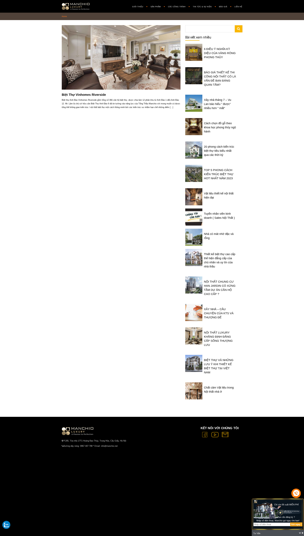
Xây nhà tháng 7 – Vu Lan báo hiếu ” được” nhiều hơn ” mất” (217, 104)
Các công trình (177, 7)
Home (64, 16)
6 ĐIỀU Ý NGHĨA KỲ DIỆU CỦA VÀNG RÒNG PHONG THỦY (220, 53)
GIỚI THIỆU (137, 7)
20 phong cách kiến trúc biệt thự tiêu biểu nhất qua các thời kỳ (219, 150)
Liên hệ (238, 7)
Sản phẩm (156, 7)
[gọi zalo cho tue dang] (6, 525)
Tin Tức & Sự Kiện (202, 7)
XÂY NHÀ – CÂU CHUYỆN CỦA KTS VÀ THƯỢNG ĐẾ (219, 313)
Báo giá (223, 7)
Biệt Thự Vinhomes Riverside (84, 94)
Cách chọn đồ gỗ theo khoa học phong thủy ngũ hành (220, 127)
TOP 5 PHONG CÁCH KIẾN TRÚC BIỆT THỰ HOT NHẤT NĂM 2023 (218, 174)
